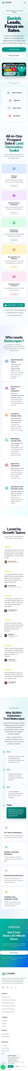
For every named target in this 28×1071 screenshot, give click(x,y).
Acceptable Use (22, 1066)
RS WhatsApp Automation (8, 1012)
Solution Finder (5, 1050)
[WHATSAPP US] (3, 1067)
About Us (4, 1023)
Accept (10, 1066)
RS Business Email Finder (8, 1003)
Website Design (6, 1036)
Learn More (14, 186)
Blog (3, 1053)
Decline (17, 1066)
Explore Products (14, 55)
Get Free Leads (14, 49)
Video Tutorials (5, 1048)
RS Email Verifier (6, 997)
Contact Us (4, 1020)
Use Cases (4, 1045)
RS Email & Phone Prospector (9, 1000)
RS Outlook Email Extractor (8, 1009)
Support (4, 1026)
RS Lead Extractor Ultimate (8, 1006)
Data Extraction (5, 1034)
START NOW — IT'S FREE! (15, 305)
